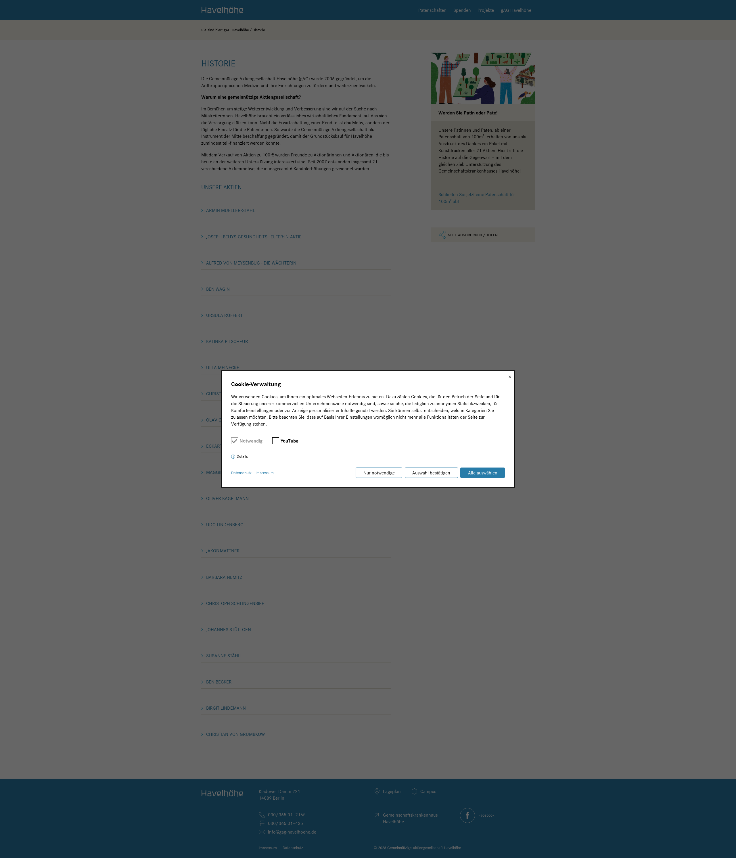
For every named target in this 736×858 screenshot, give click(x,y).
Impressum (265, 472)
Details (242, 456)
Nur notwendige (379, 473)
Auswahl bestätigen (431, 473)
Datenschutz (241, 472)
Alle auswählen (482, 473)
